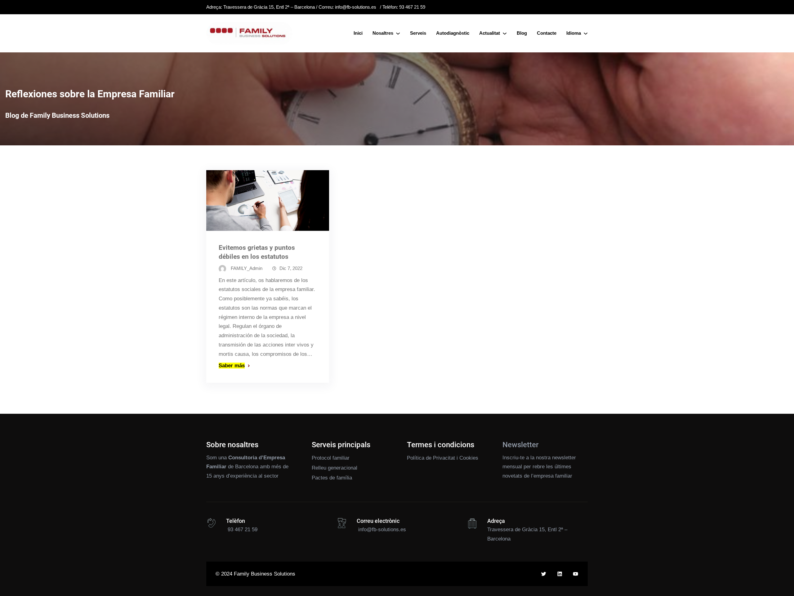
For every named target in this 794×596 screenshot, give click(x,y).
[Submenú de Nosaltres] (398, 33)
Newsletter (520, 444)
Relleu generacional (334, 468)
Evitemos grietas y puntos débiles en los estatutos (257, 252)
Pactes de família (332, 478)
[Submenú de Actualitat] (504, 33)
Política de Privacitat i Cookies (442, 458)
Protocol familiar (331, 458)
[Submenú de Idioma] (585, 33)
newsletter (564, 458)
